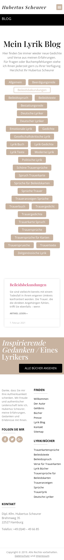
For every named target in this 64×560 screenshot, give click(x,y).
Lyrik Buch (17, 144)
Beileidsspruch (18, 98)
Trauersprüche (32, 230)
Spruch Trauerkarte (32, 175)
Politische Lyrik (32, 160)
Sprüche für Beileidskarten (32, 183)
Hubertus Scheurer (24, 7)
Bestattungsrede (32, 105)
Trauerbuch (17, 206)
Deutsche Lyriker (32, 113)
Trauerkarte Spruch (32, 222)
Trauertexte (48, 245)
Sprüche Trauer (32, 191)
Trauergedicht (45, 206)
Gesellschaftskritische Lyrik (32, 137)
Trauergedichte (32, 214)
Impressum (42, 556)
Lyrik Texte (17, 152)
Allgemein (15, 82)
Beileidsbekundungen (32, 90)
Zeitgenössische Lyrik (32, 253)
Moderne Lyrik (44, 152)
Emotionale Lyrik (21, 129)
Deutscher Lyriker (32, 121)
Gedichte (48, 129)
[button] (59, 7)
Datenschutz (22, 556)
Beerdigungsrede (43, 82)
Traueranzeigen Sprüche (32, 199)
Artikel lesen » (19, 313)
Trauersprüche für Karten (32, 237)
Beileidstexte (47, 98)
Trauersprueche (19, 245)
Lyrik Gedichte (44, 144)
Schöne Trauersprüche (32, 168)
